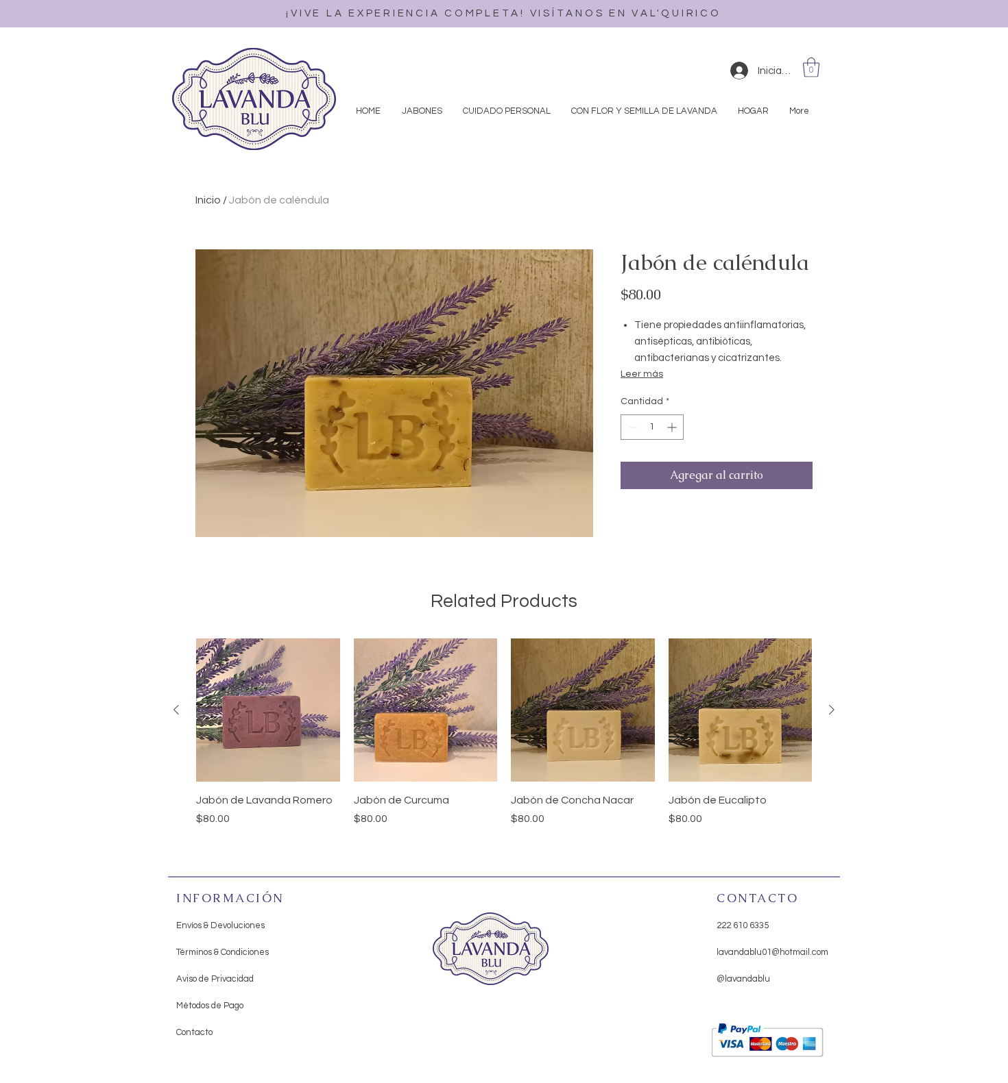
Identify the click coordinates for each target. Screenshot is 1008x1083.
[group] (504, 740)
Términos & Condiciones (222, 952)
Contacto (194, 1032)
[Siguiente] (832, 709)
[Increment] (673, 427)
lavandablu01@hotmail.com (772, 952)
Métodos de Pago (209, 1005)
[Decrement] (631, 427)
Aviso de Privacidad (215, 979)
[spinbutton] (652, 427)
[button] (811, 67)
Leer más (642, 374)
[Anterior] (176, 709)
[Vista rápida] (268, 710)
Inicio (208, 200)
